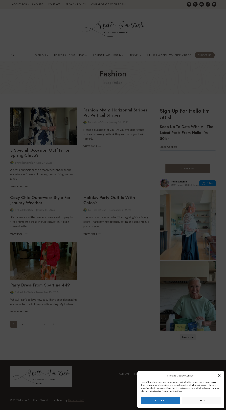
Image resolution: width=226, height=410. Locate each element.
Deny (201, 400)
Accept (160, 400)
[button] (219, 375)
